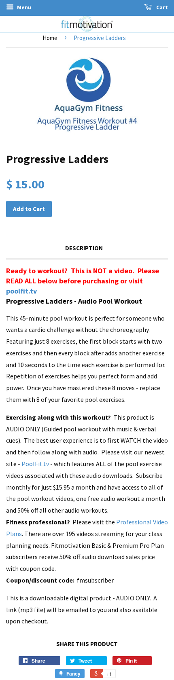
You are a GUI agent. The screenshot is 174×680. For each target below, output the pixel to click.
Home (49, 38)
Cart (161, 7)
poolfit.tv (21, 291)
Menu (23, 7)
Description (84, 248)
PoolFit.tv (35, 464)
